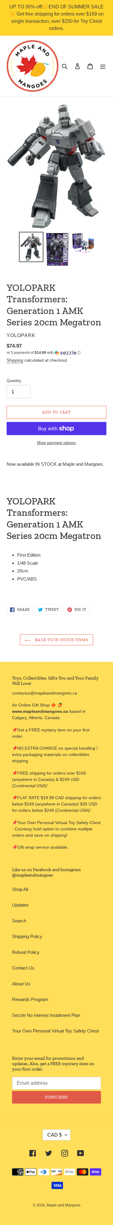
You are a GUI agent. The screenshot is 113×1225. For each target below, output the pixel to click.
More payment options (56, 443)
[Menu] (102, 66)
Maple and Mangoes (63, 1205)
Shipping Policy (27, 936)
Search (19, 920)
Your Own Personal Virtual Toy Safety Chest (55, 1030)
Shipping (15, 360)
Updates (20, 904)
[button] (44, 352)
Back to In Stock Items (61, 640)
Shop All (20, 889)
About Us (21, 983)
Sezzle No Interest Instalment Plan (46, 1015)
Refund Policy (25, 952)
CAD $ (54, 1134)
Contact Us (23, 967)
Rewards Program (30, 999)
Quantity (14, 380)
